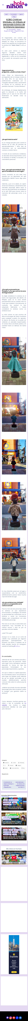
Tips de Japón (7, 804)
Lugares (21, 14)
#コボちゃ (17, 646)
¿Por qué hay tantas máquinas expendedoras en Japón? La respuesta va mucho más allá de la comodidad (14, 824)
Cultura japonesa (13, 800)
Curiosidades (13, 14)
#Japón (19, 29)
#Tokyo (14, 32)
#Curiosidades (12, 29)
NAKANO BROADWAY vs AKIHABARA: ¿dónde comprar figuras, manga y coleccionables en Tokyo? (14, 838)
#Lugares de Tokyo (19, 31)
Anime (10, 830)
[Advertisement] (14, 270)
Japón (6, 14)
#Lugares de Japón (8, 31)
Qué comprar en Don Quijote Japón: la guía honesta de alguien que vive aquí (13, 808)
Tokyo (14, 16)
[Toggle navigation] (3, 5)
